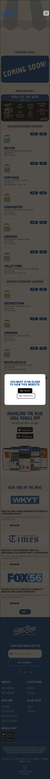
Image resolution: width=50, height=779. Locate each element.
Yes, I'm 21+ (25, 390)
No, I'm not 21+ (26, 395)
